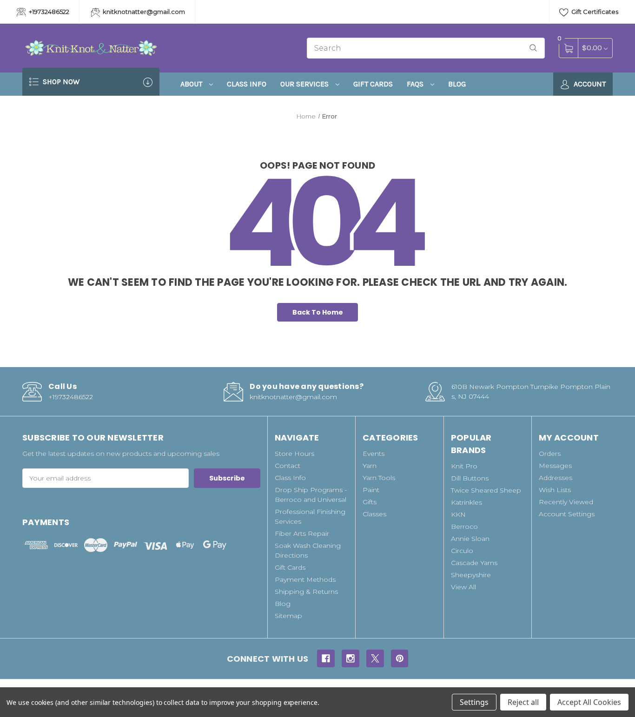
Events (373, 453)
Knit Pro (464, 466)
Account (589, 83)
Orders (550, 453)
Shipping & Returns (306, 591)
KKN (458, 514)
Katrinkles (466, 502)
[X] (375, 658)
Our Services (305, 83)
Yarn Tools (379, 478)
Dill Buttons (470, 478)
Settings (474, 702)
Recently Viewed (566, 502)
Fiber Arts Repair (302, 533)
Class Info (246, 83)
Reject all (523, 702)
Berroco (464, 526)
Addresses (555, 478)
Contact (287, 465)
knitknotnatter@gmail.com (143, 11)
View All (463, 587)
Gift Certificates (594, 11)
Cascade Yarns (474, 563)
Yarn (370, 465)
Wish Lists (555, 490)
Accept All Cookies (589, 702)
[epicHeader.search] (533, 48)
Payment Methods (305, 579)
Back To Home (317, 312)
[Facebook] (326, 658)
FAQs (416, 83)
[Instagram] (350, 658)
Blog (457, 83)
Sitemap (288, 616)
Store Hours (294, 453)
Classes (374, 514)
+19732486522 (48, 11)
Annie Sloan (470, 538)
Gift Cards (373, 83)
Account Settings (567, 514)
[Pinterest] (400, 658)
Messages (555, 465)
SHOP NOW (60, 81)
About (192, 83)
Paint (371, 490)
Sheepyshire (471, 575)
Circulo (462, 550)
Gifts (370, 502)
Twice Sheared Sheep (486, 490)
